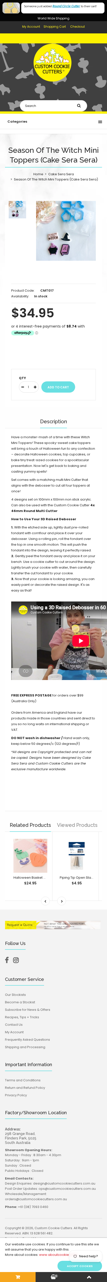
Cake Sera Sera (61, 174)
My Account (31, 26)
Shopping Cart (55, 26)
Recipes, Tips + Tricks (22, 1017)
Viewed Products (77, 825)
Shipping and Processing (25, 1047)
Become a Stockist (20, 1002)
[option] (66, 231)
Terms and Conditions (23, 1080)
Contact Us (14, 1024)
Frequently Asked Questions (27, 1039)
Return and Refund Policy (25, 1087)
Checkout (77, 26)
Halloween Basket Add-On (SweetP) (42, 877)
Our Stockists (15, 994)
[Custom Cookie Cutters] (53, 86)
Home (38, 174)
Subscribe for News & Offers (27, 1009)
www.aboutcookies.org (58, 1254)
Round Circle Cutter (66, 6)
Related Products (30, 825)
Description (53, 422)
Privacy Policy (16, 1095)
